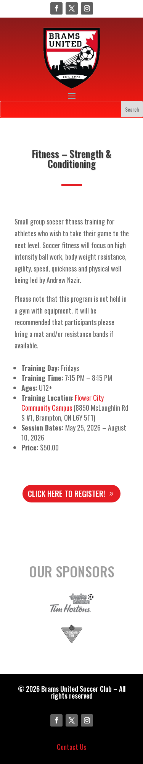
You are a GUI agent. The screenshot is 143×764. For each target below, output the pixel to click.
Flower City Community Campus (62, 403)
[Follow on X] (72, 8)
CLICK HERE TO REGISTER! (66, 493)
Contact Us (71, 747)
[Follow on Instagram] (87, 8)
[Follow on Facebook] (56, 8)
